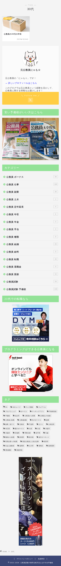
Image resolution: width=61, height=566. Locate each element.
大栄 (38, 428)
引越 (46, 433)
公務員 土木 (31, 199)
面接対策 (19, 450)
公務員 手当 (31, 229)
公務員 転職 (31, 259)
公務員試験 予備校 (31, 289)
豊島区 (41, 446)
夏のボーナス (19, 428)
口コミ (41, 424)
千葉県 (31, 424)
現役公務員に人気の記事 (30, 441)
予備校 (7, 416)
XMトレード (16, 407)
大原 (30, 428)
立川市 (31, 446)
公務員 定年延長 (31, 207)
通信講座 (8, 450)
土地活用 (51, 424)
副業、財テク (9, 424)
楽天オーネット (44, 437)
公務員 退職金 (31, 266)
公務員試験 (31, 281)
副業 (47, 420)
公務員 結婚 (31, 244)
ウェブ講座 (29, 407)
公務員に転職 (9, 420)
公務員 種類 (31, 237)
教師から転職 (9, 437)
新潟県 (21, 437)
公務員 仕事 (31, 184)
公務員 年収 (31, 214)
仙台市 (17, 416)
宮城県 (17, 433)
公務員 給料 (31, 252)
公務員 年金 (31, 222)
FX (6, 407)
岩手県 (38, 433)
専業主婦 (27, 433)
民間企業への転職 (11, 441)
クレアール (42, 407)
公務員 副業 (31, 192)
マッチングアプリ (38, 411)
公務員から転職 (30, 416)
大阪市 (47, 428)
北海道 (21, 424)
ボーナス (24, 411)
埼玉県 (7, 428)
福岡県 (21, 446)
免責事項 (41, 559)
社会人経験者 (9, 446)
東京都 (31, 437)
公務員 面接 (31, 274)
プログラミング (10, 411)
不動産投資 (52, 411)
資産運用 (51, 446)
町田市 (46, 441)
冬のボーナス (36, 420)
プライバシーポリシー (25, 559)
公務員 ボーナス (31, 177)
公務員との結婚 (45, 416)
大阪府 (7, 433)
